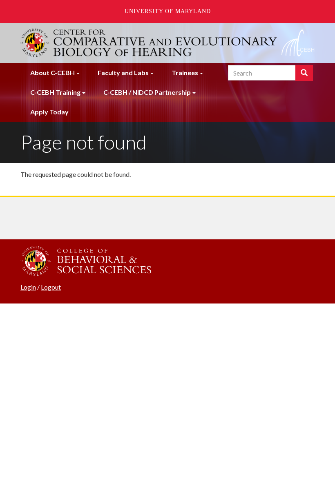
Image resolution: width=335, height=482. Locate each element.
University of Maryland (168, 11)
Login (28, 287)
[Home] (167, 43)
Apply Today (49, 112)
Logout (51, 287)
